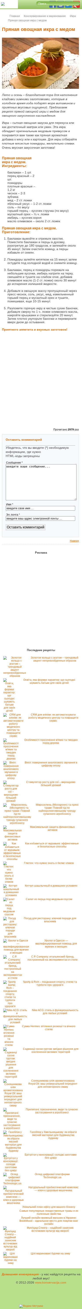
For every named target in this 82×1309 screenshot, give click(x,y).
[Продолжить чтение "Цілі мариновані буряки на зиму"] (11, 1263)
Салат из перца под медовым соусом (49, 899)
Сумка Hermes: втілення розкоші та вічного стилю (48, 1028)
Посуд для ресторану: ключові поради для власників (50, 920)
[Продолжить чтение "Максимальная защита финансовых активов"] (13, 839)
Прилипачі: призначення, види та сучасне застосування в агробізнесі (52, 1111)
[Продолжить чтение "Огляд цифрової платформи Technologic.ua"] (13, 1183)
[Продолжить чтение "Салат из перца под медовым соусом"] (10, 914)
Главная (15, 16)
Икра (73, 16)
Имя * (9, 504)
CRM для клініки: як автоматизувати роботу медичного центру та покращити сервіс (53, 717)
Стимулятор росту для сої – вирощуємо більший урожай (50, 784)
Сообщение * (14, 462)
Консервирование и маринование (45, 16)
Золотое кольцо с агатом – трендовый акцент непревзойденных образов (54, 659)
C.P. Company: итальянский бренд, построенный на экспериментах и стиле (53, 958)
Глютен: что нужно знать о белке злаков (49, 863)
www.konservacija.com (50, 1282)
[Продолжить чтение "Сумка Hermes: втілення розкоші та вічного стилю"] (10, 1045)
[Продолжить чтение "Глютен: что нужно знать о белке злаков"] (10, 881)
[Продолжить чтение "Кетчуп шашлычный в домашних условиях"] (12, 895)
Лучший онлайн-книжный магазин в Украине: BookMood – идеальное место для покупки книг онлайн (48, 1220)
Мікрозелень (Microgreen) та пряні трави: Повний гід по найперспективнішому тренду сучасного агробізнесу (57, 809)
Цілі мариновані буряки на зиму (50, 1253)
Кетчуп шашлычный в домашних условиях (51, 885)
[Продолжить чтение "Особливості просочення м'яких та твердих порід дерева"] (12, 758)
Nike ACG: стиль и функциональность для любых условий (55, 1012)
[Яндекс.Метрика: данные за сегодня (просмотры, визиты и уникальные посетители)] (31, 1306)
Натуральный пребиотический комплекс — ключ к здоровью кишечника (53, 1189)
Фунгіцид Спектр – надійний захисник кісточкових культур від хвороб (50, 1229)
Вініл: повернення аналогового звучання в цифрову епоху (51, 764)
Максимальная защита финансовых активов (52, 828)
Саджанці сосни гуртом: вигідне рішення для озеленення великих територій (51, 1050)
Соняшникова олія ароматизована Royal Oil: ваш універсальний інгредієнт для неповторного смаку (52, 1083)
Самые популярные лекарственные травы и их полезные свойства (48, 1212)
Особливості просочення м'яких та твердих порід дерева (51, 741)
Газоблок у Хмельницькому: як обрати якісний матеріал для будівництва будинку (53, 1135)
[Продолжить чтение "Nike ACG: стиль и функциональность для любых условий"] (16, 1022)
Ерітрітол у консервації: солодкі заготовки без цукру (51, 1156)
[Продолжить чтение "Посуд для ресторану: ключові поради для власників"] (11, 936)
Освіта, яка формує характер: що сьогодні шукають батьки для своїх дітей (49, 681)
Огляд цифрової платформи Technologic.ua (52, 1176)
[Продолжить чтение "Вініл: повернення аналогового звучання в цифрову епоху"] (12, 778)
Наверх (74, 540)
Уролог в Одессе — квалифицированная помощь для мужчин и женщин (56, 943)
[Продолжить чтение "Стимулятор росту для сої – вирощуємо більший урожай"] (12, 800)
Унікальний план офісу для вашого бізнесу (48, 1206)
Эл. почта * (13, 514)
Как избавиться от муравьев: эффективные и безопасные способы (52, 845)
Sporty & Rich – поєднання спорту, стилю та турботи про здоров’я (50, 983)
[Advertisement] (57, 178)
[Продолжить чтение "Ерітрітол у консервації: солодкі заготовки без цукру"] (11, 1170)
